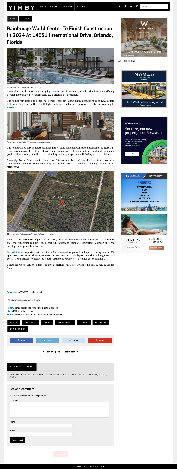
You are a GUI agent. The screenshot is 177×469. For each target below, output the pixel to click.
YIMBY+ (42, 6)
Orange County (65, 322)
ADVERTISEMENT (126, 61)
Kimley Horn (30, 322)
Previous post (53, 351)
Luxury (47, 322)
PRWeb (11, 107)
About (53, 6)
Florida (13, 322)
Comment (14, 400)
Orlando (84, 322)
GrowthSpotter (15, 252)
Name (13, 421)
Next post (70, 351)
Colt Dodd (14, 88)
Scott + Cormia (17, 329)
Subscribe (66, 6)
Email (12, 430)
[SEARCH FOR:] (154, 6)
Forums (81, 6)
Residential (100, 322)
